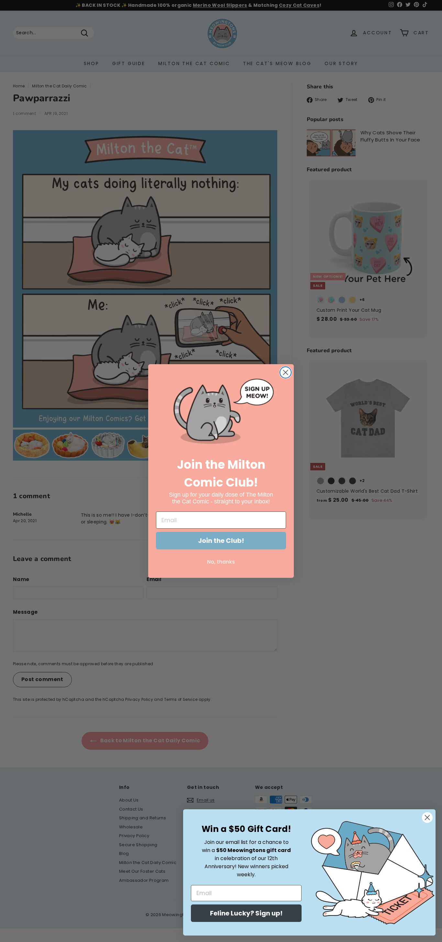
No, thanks (221, 562)
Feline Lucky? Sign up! (246, 913)
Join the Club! (221, 540)
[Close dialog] (285, 372)
